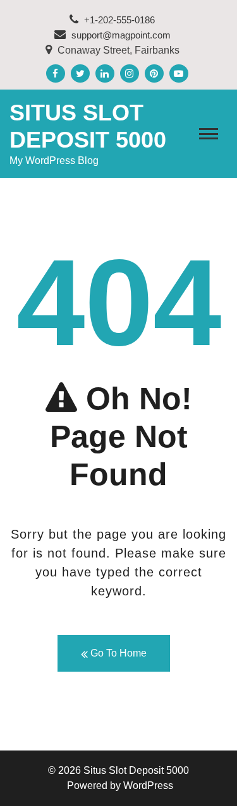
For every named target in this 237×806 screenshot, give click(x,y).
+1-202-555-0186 (118, 20)
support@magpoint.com (121, 35)
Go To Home (117, 653)
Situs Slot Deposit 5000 (136, 770)
